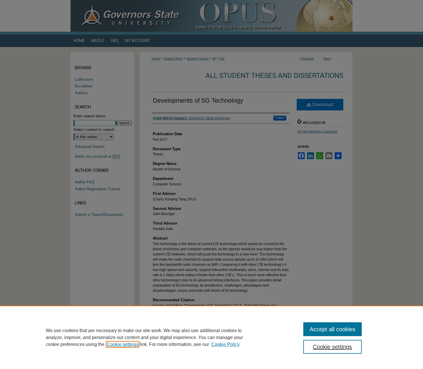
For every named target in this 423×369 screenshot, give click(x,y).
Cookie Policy (225, 344)
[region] (211, 337)
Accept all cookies (332, 329)
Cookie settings (122, 344)
